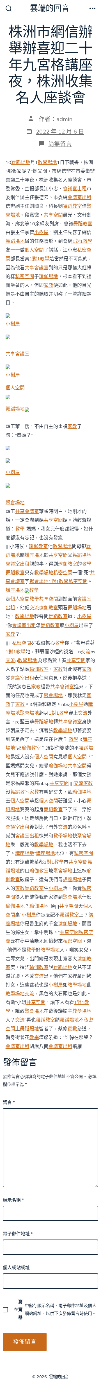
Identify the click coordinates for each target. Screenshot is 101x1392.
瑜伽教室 (38, 546)
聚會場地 (15, 502)
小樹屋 (41, 232)
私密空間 (24, 276)
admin (64, 119)
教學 (20, 529)
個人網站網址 (16, 1268)
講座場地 (34, 555)
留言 (9, 1102)
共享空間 (53, 215)
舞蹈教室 (72, 206)
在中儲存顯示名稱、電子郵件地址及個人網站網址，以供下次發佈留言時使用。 (55, 1309)
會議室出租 (75, 189)
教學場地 (47, 162)
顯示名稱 (13, 1200)
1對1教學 (82, 241)
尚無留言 (60, 144)
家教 (48, 285)
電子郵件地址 (18, 1234)
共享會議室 (37, 268)
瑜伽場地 (48, 276)
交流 (34, 608)
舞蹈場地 (20, 162)
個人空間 (34, 250)
